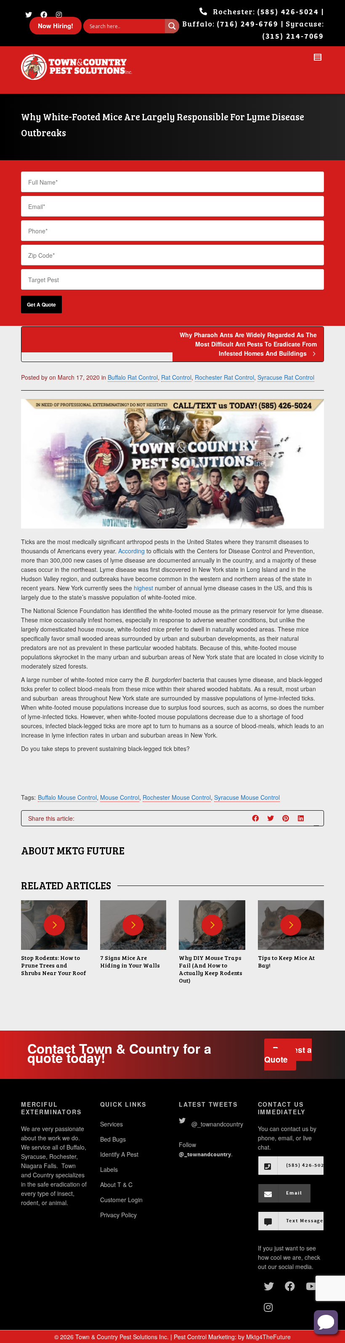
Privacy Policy (118, 1215)
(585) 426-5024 (288, 12)
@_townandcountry (217, 1124)
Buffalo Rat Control (133, 377)
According (131, 551)
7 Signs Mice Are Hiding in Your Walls (130, 961)
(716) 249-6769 (248, 24)
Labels (109, 1169)
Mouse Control (119, 797)
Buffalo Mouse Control (67, 797)
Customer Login (121, 1199)
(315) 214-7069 (293, 36)
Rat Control (176, 377)
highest (143, 588)
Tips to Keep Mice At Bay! (286, 961)
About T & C (116, 1184)
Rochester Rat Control (224, 377)
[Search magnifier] (172, 26)
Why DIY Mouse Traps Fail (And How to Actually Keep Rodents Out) (210, 969)
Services (111, 1124)
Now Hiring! (55, 25)
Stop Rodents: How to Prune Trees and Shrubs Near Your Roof (53, 965)
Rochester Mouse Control (177, 797)
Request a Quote (288, 1054)
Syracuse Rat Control (285, 377)
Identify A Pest (119, 1154)
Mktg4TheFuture (268, 1336)
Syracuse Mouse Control (247, 797)
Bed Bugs (113, 1139)
